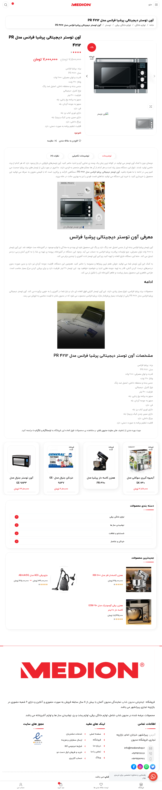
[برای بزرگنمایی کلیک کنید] (151, 106)
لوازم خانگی (140, 25)
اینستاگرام (47, 430)
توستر (107, 25)
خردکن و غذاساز (117, 541)
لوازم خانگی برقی (122, 25)
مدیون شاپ (128, 702)
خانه (151, 25)
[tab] (107, 156)
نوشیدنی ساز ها (117, 525)
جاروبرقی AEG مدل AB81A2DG (33, 575)
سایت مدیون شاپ (105, 430)
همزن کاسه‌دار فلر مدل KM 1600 (108, 575)
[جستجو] (6, 5)
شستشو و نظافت (116, 533)
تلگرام (37, 430)
